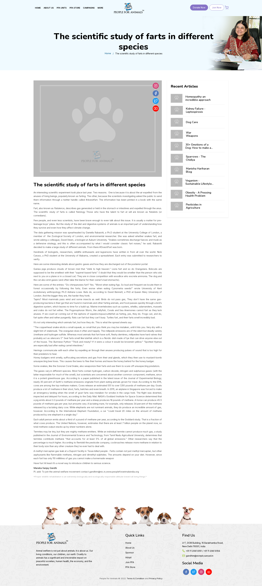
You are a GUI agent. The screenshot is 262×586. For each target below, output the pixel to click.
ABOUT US (49, 8)
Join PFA (129, 562)
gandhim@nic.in (97, 471)
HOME (38, 8)
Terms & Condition (135, 578)
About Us (129, 547)
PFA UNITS (62, 8)
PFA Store (130, 567)
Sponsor (129, 552)
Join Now (216, 7)
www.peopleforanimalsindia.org (122, 471)
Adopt (128, 557)
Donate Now (199, 7)
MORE (100, 8)
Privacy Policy (155, 578)
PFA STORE (75, 8)
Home (108, 53)
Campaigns (89, 8)
